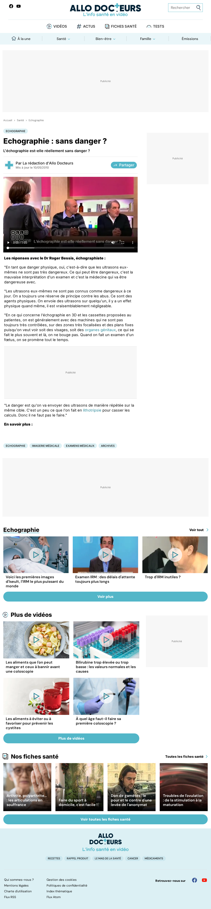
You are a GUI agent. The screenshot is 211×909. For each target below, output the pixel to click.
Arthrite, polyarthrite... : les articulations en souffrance (27, 800)
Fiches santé (124, 26)
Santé (61, 38)
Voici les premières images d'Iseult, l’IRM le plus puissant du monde (35, 582)
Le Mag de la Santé (108, 858)
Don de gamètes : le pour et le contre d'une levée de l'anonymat (131, 800)
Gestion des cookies (62, 880)
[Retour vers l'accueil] (105, 9)
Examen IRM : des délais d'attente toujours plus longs (105, 579)
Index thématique (59, 891)
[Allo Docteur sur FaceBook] (11, 6)
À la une (24, 38)
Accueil (7, 120)
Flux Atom (54, 897)
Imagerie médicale (45, 445)
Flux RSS (10, 897)
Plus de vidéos (31, 614)
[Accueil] (106, 842)
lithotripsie (92, 410)
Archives (108, 445)
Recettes (54, 858)
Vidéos (60, 26)
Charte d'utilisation (18, 891)
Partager (126, 165)
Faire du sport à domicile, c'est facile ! (78, 802)
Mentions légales (16, 885)
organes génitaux (100, 330)
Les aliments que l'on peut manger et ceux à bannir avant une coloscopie (33, 667)
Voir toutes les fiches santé (105, 819)
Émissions (190, 38)
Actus (89, 26)
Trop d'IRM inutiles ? (163, 577)
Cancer (133, 858)
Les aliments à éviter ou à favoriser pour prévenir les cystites (29, 723)
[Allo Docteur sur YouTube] (204, 880)
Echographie (36, 120)
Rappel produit (77, 858)
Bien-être (103, 38)
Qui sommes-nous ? (19, 880)
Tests (158, 26)
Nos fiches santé (35, 756)
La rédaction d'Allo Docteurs (48, 163)
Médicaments (154, 858)
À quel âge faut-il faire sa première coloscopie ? (98, 721)
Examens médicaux (80, 445)
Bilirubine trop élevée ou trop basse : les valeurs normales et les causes (106, 667)
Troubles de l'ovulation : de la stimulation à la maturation (183, 800)
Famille (145, 38)
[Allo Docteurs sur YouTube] (18, 6)
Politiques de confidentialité (67, 885)
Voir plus (105, 596)
